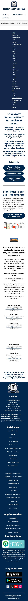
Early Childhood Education (13, 448)
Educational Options (13, 452)
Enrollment (13, 459)
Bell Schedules (13, 438)
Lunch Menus (13, 487)
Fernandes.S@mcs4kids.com (14, 309)
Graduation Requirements (13, 473)
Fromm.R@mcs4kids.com (14, 327)
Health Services (13, 480)
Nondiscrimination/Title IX (13, 529)
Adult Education (13, 431)
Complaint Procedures (13, 525)
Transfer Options (13, 504)
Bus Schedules (23, 23)
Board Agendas (13, 441)
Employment (13, 455)
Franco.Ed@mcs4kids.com (14, 318)
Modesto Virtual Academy (13, 494)
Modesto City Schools (8, 23)
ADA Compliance (13, 522)
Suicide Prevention (13, 532)
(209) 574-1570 (14, 409)
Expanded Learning (13, 462)
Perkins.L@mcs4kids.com (14, 348)
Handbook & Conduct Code (13, 477)
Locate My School (13, 484)
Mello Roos (13, 491)
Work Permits (13, 508)
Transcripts (13, 501)
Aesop (13, 434)
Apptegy (17, 598)
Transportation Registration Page (17, 100)
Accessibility (13, 518)
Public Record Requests (13, 498)
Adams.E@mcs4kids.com (14, 358)
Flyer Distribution (13, 466)
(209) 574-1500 (15, 406)
